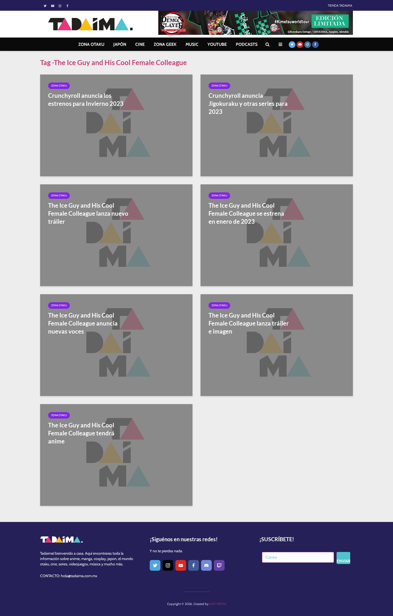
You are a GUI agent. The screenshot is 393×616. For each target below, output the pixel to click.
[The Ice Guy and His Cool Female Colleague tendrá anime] (116, 454)
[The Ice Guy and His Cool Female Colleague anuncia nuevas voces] (116, 344)
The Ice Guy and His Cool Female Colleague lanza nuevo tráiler (88, 213)
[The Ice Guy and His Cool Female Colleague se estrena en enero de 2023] (277, 234)
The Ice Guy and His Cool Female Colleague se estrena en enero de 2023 (246, 213)
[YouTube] (180, 565)
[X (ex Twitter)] (155, 565)
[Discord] (206, 565)
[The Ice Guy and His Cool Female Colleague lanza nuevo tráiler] (116, 234)
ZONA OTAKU (91, 44)
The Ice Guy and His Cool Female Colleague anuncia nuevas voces (83, 323)
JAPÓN (119, 44)
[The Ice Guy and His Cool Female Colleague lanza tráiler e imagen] (277, 344)
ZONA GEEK (165, 44)
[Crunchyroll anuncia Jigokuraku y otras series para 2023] (277, 125)
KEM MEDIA (217, 604)
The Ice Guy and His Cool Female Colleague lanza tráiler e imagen (249, 323)
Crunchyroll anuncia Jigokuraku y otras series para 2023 (248, 103)
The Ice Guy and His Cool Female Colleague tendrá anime (81, 433)
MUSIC (192, 44)
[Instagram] (168, 565)
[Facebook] (193, 565)
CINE (140, 44)
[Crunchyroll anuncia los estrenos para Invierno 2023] (116, 125)
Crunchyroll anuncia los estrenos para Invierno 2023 (86, 99)
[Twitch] (219, 565)
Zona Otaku (59, 85)
